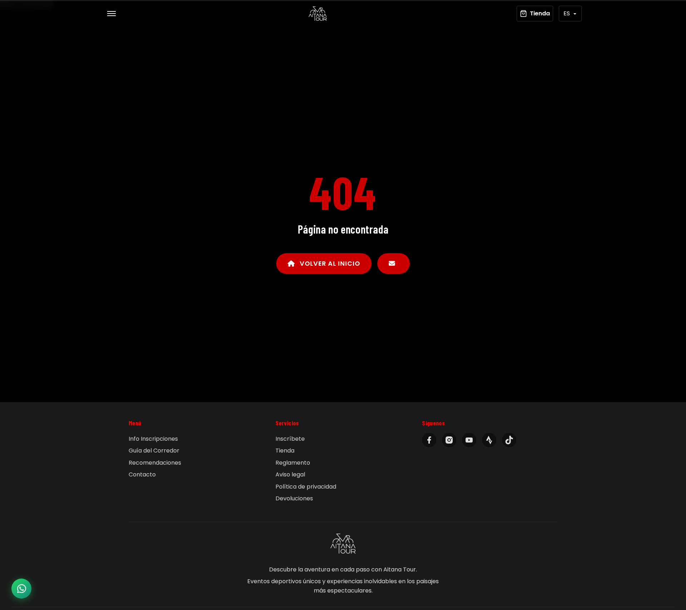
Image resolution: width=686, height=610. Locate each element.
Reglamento (292, 463)
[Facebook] (429, 440)
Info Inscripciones (153, 439)
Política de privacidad (305, 486)
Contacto (142, 474)
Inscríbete (290, 439)
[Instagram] (449, 440)
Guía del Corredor (154, 450)
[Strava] (489, 440)
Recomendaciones (155, 463)
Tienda (284, 450)
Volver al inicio (329, 263)
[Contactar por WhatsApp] (21, 589)
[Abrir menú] (111, 13)
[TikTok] (509, 440)
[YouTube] (469, 440)
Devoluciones (294, 498)
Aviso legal (290, 474)
